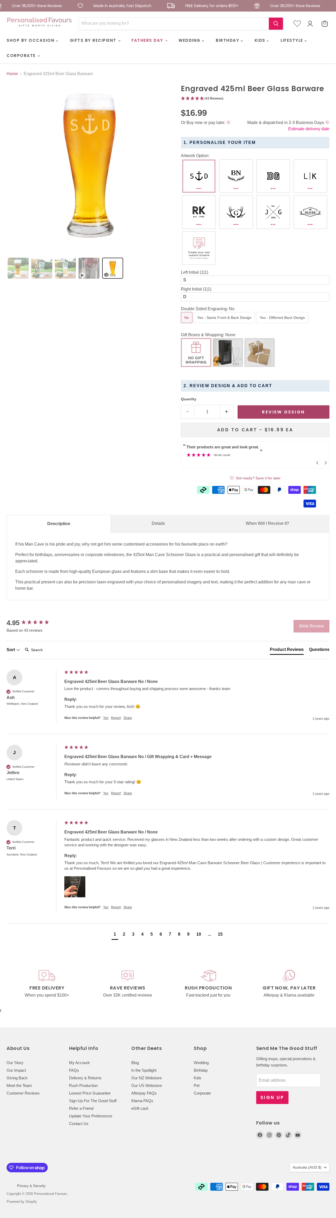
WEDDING (190, 40)
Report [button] (116, 718)
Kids (197, 1078)
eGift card (139, 1108)
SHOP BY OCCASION (31, 40)
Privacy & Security (31, 1186)
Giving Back (17, 1078)
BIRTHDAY (228, 40)
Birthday (201, 1070)
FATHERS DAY (148, 40)
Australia (307, 1167)
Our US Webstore (146, 1085)
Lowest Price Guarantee (90, 1093)
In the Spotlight (143, 1070)
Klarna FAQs (142, 1100)
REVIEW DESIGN (283, 412)
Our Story (15, 1062)
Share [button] (127, 718)
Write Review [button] (311, 626)
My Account (79, 1062)
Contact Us (78, 1123)
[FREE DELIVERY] (47, 984)
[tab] (18, 268)
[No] (187, 324)
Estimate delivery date (308, 129)
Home (12, 73)
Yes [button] (105, 718)
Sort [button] (11, 649)
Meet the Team (19, 1085)
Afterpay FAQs (144, 1093)
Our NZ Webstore (146, 1078)
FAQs (74, 1070)
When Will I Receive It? (267, 523)
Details (158, 523)
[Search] (276, 24)
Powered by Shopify (22, 1202)
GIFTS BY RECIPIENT (94, 40)
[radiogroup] (255, 213)
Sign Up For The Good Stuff (93, 1100)
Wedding (201, 1062)
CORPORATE (22, 55)
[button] (255, 98)
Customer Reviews (23, 1093)
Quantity (188, 399)
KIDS (261, 40)
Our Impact (16, 1070)
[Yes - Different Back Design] (283, 324)
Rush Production (83, 1085)
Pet (197, 1085)
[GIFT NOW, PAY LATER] (289, 984)
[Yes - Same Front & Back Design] (225, 324)
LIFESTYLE (292, 40)
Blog (135, 1062)
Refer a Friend (81, 1108)
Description (58, 523)
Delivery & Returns (85, 1078)
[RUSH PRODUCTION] (208, 984)
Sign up (272, 1097)
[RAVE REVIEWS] (127, 984)
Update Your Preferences (90, 1116)
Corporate (202, 1093)
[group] (34, 623)
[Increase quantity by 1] (226, 412)
